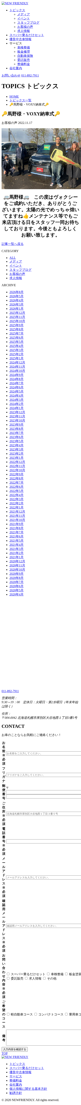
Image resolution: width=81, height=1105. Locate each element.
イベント (23, 18)
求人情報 (23, 31)
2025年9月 (16, 325)
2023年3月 (16, 449)
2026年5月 (16, 296)
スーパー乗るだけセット (26, 35)
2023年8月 (16, 428)
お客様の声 (25, 26)
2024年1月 (16, 408)
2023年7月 (16, 433)
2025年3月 (16, 350)
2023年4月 (16, 445)
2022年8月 (16, 478)
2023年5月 (16, 441)
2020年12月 (17, 561)
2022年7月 (16, 482)
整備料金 (23, 64)
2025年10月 (17, 321)
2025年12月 (17, 312)
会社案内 (15, 68)
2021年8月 (16, 528)
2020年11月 (17, 565)
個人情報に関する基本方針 (28, 1088)
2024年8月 (16, 379)
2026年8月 (16, 292)
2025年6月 (16, 337)
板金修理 (23, 51)
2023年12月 (17, 412)
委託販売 (23, 60)
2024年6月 (16, 387)
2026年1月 (16, 308)
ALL (12, 257)
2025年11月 (17, 317)
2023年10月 (17, 420)
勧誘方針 (15, 1093)
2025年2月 (16, 354)
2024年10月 (17, 370)
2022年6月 (16, 486)
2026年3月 (16, 304)
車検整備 (23, 47)
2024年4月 (16, 395)
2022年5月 (16, 491)
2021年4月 (16, 544)
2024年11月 (17, 366)
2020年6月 (16, 586)
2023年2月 (16, 453)
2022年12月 (17, 462)
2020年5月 (16, 590)
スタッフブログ (28, 22)
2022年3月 (16, 499)
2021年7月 (16, 532)
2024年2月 (16, 404)
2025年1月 (16, 358)
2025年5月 (16, 341)
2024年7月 (16, 383)
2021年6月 (16, 536)
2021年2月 (16, 553)
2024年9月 (16, 375)
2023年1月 (16, 457)
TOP (5, 1053)
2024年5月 (16, 391)
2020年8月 (16, 578)
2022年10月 (17, 470)
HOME (14, 96)
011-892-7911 (30, 75)
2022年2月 (16, 503)
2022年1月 (16, 507)
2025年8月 (16, 329)
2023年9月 (16, 424)
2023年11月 (17, 416)
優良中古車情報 (20, 39)
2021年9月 (16, 524)
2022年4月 (16, 495)
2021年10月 (17, 520)
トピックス (17, 10)
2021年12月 (17, 511)
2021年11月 (17, 515)
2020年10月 (17, 569)
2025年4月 (16, 346)
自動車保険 (25, 55)
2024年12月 (17, 362)
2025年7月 (16, 333)
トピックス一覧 (20, 100)
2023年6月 (16, 437)
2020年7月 (16, 582)
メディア (23, 14)
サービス (15, 1076)
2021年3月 (16, 549)
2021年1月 (16, 557)
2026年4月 (16, 300)
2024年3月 (16, 399)
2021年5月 (16, 540)
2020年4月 (16, 594)
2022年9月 (16, 474)
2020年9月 (16, 573)
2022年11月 (17, 466)
